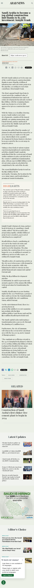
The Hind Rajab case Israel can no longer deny (11, 549)
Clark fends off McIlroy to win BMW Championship (10, 460)
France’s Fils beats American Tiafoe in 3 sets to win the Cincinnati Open (12, 468)
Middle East (5, 535)
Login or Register (7, 575)
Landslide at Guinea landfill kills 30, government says (11, 452)
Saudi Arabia (11, 375)
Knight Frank (7, 378)
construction (22, 375)
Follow (29, 67)
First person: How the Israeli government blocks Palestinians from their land (12, 539)
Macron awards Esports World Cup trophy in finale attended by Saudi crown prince (11, 477)
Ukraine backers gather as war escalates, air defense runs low (11, 444)
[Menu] (2, 3)
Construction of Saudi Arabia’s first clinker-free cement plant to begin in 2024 (14, 414)
